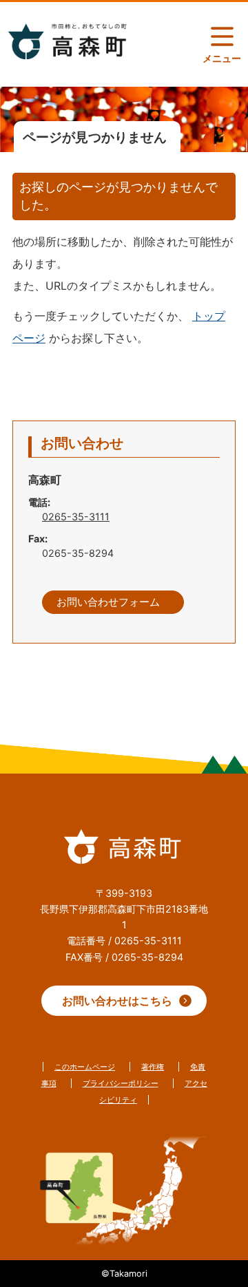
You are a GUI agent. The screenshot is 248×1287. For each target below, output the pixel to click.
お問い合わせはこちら (117, 1001)
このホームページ (84, 1067)
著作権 (152, 1067)
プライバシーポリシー (120, 1083)
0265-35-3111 (76, 516)
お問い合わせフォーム (108, 602)
